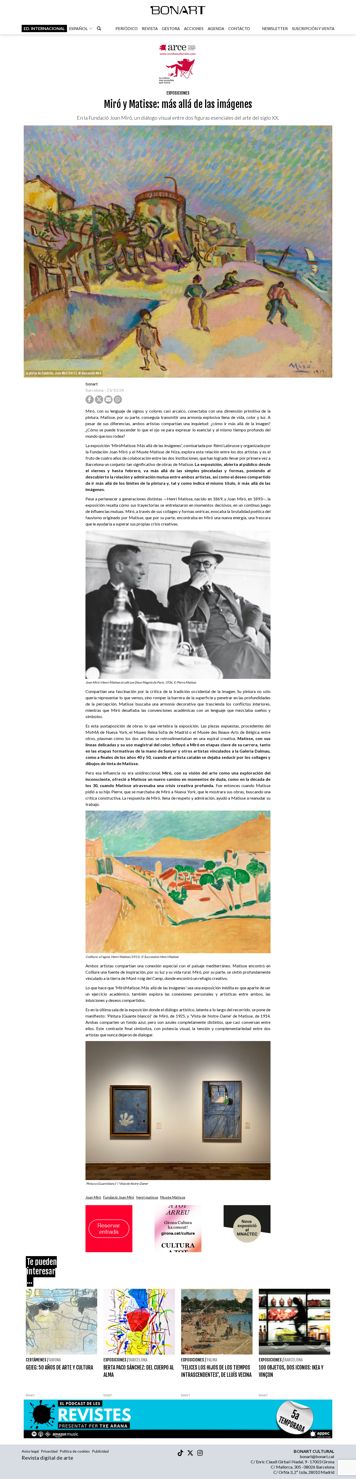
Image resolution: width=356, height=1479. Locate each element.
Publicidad (100, 1451)
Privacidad (49, 1451)
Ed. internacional (44, 28)
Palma (212, 1359)
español (78, 28)
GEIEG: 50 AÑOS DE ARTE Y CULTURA (59, 1367)
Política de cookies (75, 1451)
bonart (91, 383)
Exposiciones (178, 93)
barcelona (94, 390)
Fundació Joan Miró (118, 1197)
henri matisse (147, 1197)
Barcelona (138, 1359)
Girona (55, 1359)
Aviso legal (30, 1451)
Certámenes (36, 1359)
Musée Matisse (172, 1197)
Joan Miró (93, 1197)
